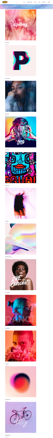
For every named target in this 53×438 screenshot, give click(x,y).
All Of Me (6, 221)
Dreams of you (7, 399)
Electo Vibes (7, 78)
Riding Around (7, 435)
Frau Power (7, 42)
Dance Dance (7, 328)
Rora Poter (7, 114)
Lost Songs (7, 149)
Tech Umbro (7, 80)
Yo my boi (7, 363)
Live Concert (7, 292)
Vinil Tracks (7, 185)
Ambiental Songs (8, 256)
